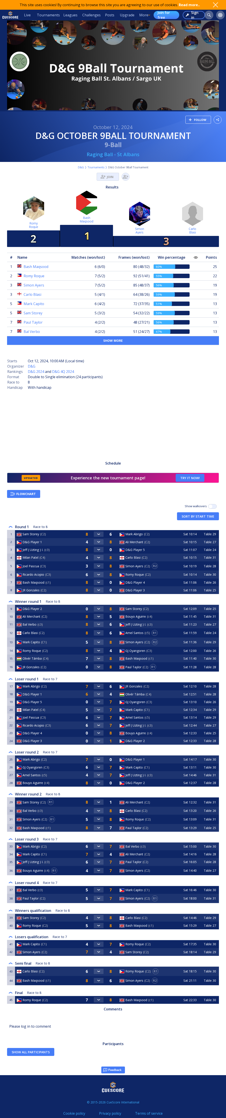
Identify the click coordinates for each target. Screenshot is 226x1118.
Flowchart (26, 494)
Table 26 (210, 582)
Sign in (194, 15)
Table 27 (210, 542)
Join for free (164, 15)
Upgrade (127, 15)
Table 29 (210, 534)
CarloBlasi (192, 230)
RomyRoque (33, 225)
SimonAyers (139, 230)
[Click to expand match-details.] (99, 534)
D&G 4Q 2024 (63, 371)
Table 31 (210, 557)
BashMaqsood (86, 219)
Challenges (91, 15)
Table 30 (210, 574)
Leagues (70, 15)
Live (27, 15)
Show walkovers (196, 506)
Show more (113, 340)
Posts (109, 15)
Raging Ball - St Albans (113, 154)
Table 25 (210, 590)
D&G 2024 (36, 371)
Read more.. (189, 4)
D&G (81, 167)
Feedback (114, 1070)
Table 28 (210, 566)
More (143, 15)
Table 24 (210, 550)
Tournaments (48, 15)
